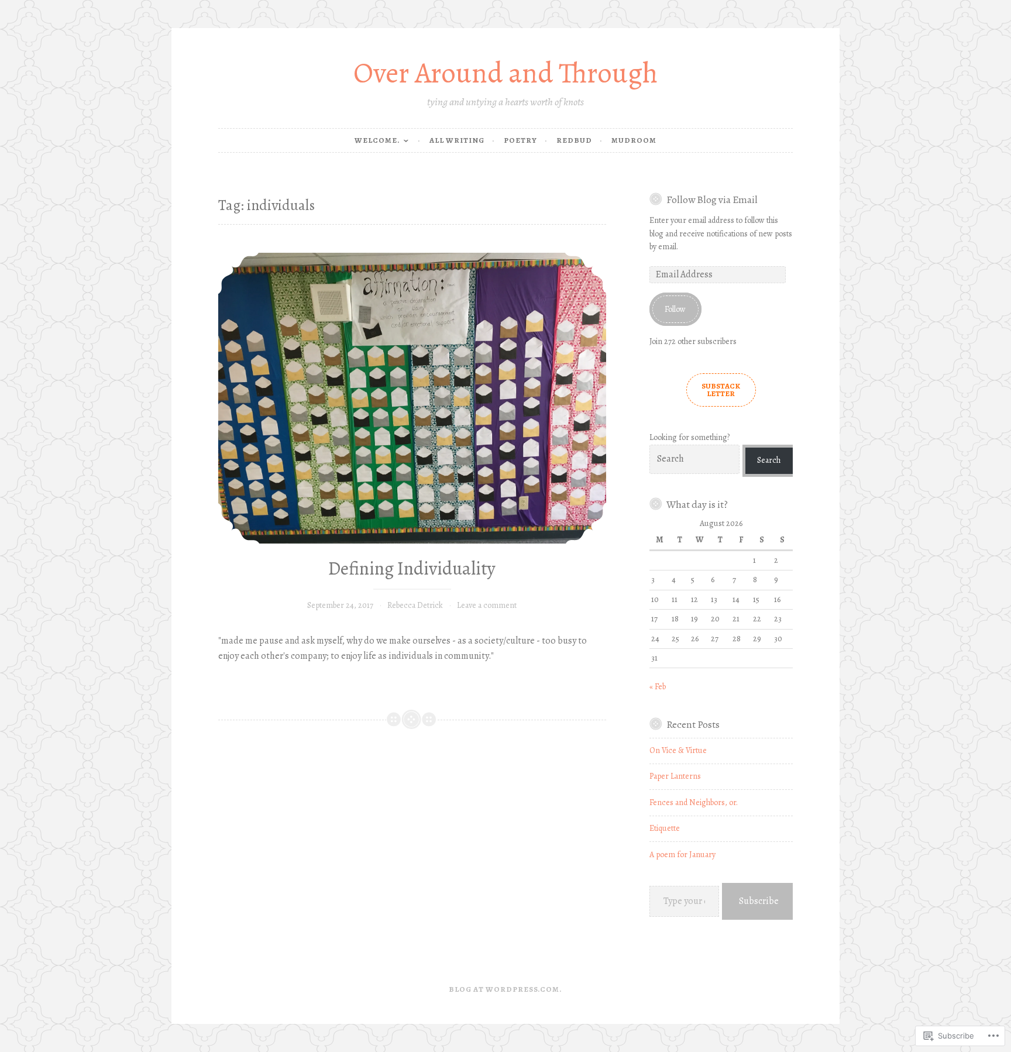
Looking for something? (689, 437)
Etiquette (664, 828)
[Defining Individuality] (412, 398)
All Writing (456, 140)
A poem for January (682, 854)
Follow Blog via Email (712, 199)
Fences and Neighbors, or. (693, 802)
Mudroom (633, 140)
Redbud (574, 140)
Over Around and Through (505, 72)
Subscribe (759, 901)
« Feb (657, 686)
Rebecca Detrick (415, 605)
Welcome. (377, 140)
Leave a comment (487, 605)
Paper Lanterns (675, 776)
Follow (675, 309)
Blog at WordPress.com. (505, 989)
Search (768, 460)
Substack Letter (720, 389)
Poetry (520, 140)
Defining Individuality (412, 568)
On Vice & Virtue (678, 750)
